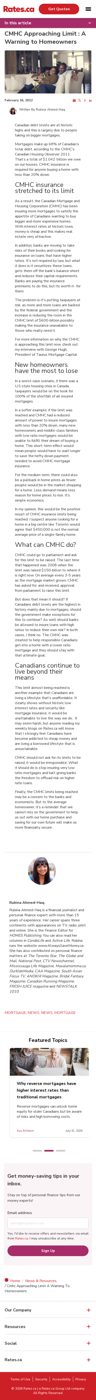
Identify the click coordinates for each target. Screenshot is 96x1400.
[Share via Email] (73, 100)
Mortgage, (16, 1012)
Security (41, 1379)
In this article (18, 23)
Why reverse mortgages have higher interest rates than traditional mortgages (46, 1090)
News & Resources (41, 1280)
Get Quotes (59, 9)
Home (15, 1280)
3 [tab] (58, 1151)
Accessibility (61, 1379)
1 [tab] (35, 1151)
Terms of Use (20, 1379)
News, (34, 1012)
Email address (19, 1212)
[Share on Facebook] (84, 100)
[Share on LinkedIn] (89, 100)
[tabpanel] (49, 1092)
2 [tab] (46, 1151)
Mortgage (65, 1012)
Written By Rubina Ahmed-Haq (42, 109)
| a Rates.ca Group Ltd (53, 1388)
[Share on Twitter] (79, 100)
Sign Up (48, 1250)
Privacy (80, 1379)
